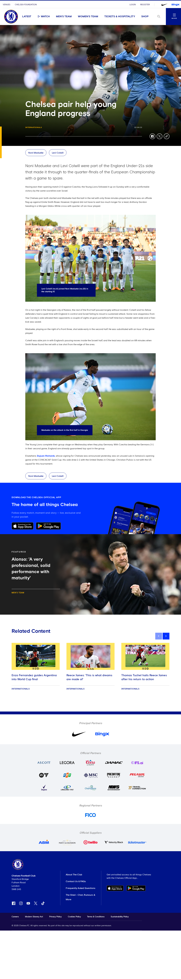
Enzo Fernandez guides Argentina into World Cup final (34, 677)
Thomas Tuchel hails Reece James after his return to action (144, 677)
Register (145, 5)
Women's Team (88, 16)
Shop (145, 16)
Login (133, 5)
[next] (166, 636)
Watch (45, 16)
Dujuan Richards (46, 456)
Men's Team (64, 16)
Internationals (33, 127)
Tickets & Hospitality (119, 16)
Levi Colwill (57, 153)
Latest (26, 16)
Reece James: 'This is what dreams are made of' (89, 677)
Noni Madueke (35, 153)
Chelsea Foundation (26, 5)
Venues (6, 5)
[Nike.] (164, 4)
